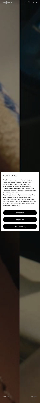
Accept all (20, 213)
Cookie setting (20, 226)
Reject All (20, 219)
